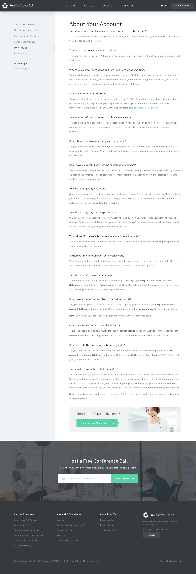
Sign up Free (123, 478)
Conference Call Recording (26, 530)
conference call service (146, 107)
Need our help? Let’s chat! (95, 423)
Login (164, 6)
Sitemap (178, 561)
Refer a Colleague (108, 525)
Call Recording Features (27, 36)
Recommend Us (107, 520)
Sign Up (60, 520)
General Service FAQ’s (25, 24)
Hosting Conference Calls (27, 30)
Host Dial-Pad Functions (25, 540)
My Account (20, 47)
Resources (107, 6)
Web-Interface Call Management (29, 535)
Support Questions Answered (70, 525)
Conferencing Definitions (68, 540)
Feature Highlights (22, 525)
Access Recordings (23, 545)
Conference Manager (25, 41)
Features (71, 6)
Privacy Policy (166, 561)
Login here (74, 60)
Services (88, 6)
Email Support (22, 68)
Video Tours (20, 53)
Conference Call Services (25, 520)
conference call (118, 265)
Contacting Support (66, 530)
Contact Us (128, 6)
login (80, 194)
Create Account (182, 5)
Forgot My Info (169, 79)
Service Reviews (107, 530)
